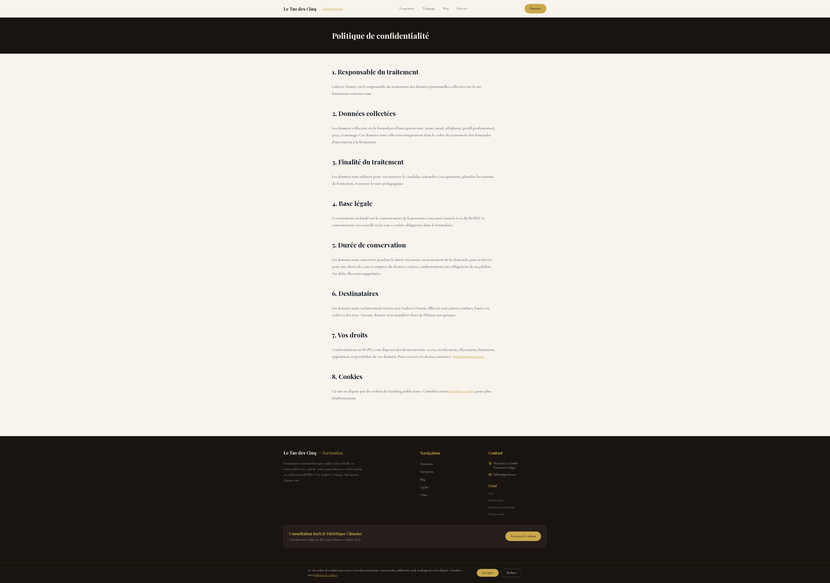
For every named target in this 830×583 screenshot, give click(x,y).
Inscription (426, 472)
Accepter (487, 573)
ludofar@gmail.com (468, 356)
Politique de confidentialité (501, 507)
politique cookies (461, 391)
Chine (424, 495)
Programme (407, 8)
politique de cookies (325, 575)
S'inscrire (462, 8)
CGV (491, 493)
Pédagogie (429, 8)
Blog (446, 8)
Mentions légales (496, 500)
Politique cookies (496, 514)
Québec (424, 487)
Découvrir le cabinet (523, 536)
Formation (426, 464)
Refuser (512, 573)
